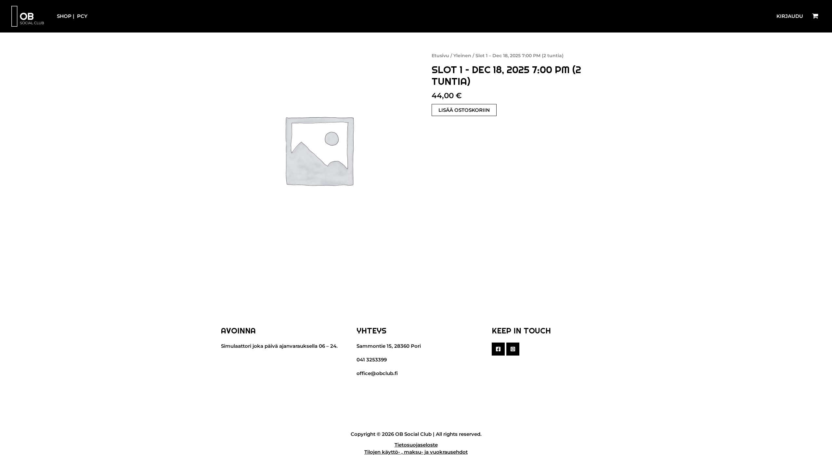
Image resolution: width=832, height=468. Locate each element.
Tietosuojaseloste (416, 445)
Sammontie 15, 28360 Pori (389, 346)
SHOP (64, 16)
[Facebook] (498, 349)
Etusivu (440, 55)
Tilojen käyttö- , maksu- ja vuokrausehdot (416, 452)
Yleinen (462, 55)
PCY (82, 16)
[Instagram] (512, 349)
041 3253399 (372, 360)
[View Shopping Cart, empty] (815, 16)
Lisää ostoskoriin (464, 110)
